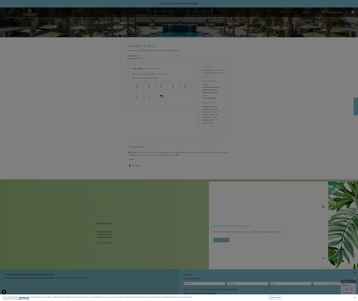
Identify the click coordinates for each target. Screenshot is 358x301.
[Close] (355, 298)
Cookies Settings (275, 297)
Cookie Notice (24, 299)
